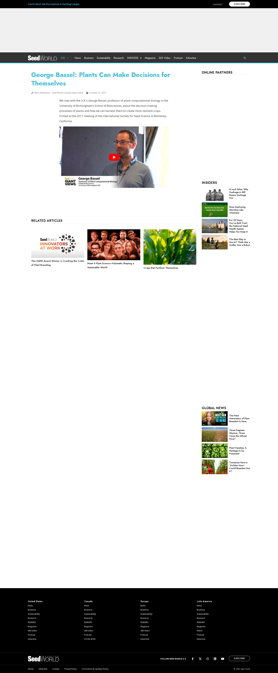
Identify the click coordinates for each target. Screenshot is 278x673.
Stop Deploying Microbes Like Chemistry (237, 209)
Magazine (150, 58)
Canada (88, 601)
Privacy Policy (70, 669)
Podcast (178, 58)
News (77, 58)
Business (89, 58)
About (31, 669)
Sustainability (103, 58)
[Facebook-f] (193, 659)
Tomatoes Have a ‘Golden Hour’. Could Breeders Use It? (239, 467)
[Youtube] (223, 659)
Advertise (191, 58)
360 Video (165, 58)
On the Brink (89, 639)
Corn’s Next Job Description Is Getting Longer (54, 4)
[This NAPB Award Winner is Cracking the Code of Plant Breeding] (57, 257)
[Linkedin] (215, 659)
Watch (199, 630)
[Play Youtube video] (114, 157)
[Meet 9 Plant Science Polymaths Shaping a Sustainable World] (113, 259)
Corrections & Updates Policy (95, 669)
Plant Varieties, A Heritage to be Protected (238, 450)
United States (35, 601)
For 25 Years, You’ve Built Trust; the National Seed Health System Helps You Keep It (238, 226)
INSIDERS (132, 58)
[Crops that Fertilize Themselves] (170, 264)
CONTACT (218, 4)
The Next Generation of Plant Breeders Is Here (239, 418)
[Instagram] (208, 659)
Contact (55, 669)
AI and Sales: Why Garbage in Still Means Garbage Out (238, 194)
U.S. (63, 58)
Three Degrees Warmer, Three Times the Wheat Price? (238, 434)
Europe (144, 601)
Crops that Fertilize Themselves (161, 268)
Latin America (204, 601)
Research (119, 58)
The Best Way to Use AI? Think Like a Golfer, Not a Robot (239, 242)
